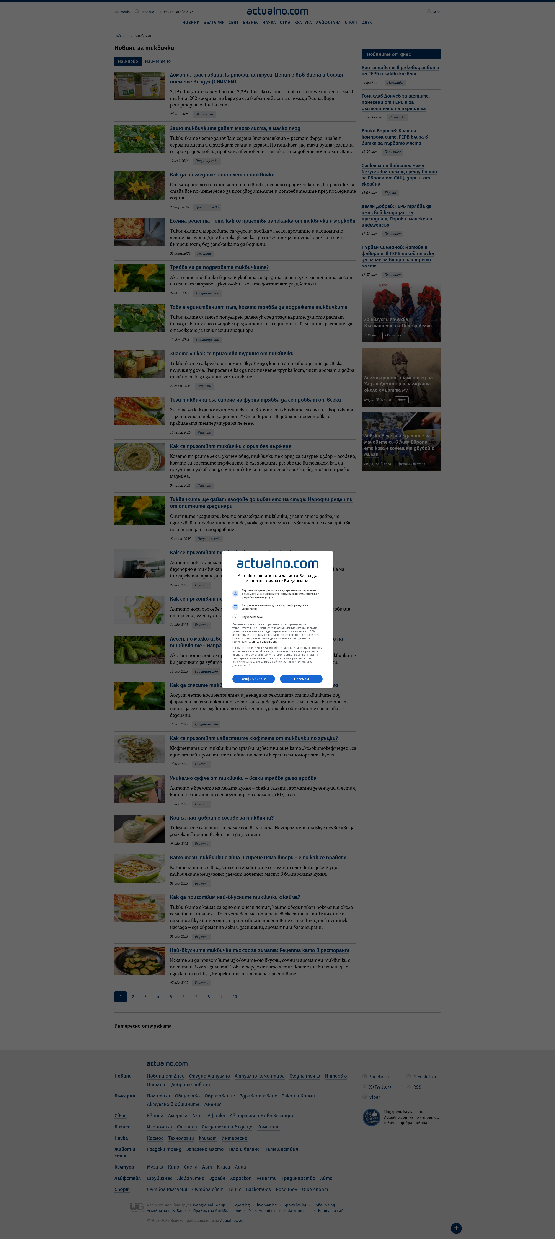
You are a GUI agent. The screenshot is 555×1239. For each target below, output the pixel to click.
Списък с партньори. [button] (264, 642)
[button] (277, 617)
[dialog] (277, 619)
